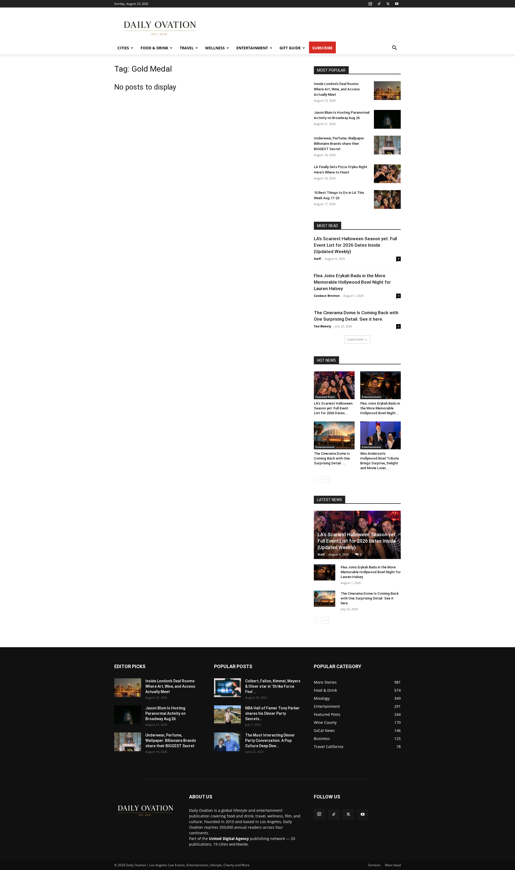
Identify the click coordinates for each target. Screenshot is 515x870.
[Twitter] (388, 4)
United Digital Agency (229, 838)
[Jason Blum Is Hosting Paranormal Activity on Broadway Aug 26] (387, 119)
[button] (394, 48)
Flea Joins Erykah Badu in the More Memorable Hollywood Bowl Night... (380, 408)
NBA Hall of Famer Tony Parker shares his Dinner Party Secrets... (272, 713)
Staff (317, 259)
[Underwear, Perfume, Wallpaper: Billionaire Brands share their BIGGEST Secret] (387, 145)
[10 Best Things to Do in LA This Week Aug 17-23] (387, 199)
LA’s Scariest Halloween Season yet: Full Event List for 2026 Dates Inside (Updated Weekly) (355, 245)
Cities (123, 47)
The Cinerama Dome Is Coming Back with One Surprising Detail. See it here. (370, 598)
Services (374, 865)
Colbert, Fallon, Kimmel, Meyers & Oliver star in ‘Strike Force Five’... (272, 686)
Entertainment (252, 47)
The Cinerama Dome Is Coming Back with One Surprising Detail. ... (332, 458)
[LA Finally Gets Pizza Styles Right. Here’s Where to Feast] (387, 173)
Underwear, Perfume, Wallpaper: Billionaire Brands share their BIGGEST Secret (339, 143)
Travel (187, 47)
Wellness (215, 47)
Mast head (393, 865)
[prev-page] (317, 479)
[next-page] (325, 479)
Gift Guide (290, 47)
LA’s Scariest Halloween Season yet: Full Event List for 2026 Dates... (333, 408)
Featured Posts (325, 397)
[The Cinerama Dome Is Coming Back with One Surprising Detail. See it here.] (334, 435)
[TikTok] (379, 4)
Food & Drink (154, 47)
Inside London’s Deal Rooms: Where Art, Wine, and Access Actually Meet (337, 89)
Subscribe (322, 47)
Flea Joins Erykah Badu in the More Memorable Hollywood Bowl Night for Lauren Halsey (352, 282)
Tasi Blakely (322, 326)
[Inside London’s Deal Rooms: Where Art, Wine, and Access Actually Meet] (387, 90)
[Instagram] (370, 4)
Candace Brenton (327, 296)
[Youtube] (397, 4)
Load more (355, 339)
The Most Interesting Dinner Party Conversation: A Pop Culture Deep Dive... (270, 740)
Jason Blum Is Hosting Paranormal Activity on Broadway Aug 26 (165, 713)
